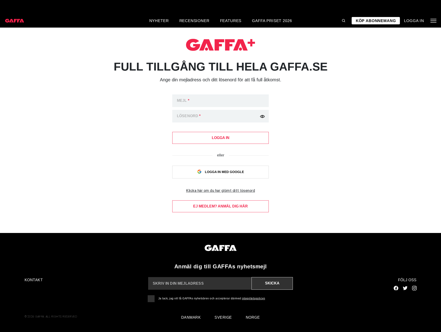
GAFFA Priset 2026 (272, 21)
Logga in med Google (224, 172)
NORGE (253, 317)
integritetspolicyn (253, 298)
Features (231, 21)
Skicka (272, 283)
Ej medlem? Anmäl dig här (220, 206)
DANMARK (191, 317)
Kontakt (34, 280)
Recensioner (194, 21)
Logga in (414, 21)
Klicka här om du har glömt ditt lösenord (220, 190)
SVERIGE (223, 317)
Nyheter (159, 21)
